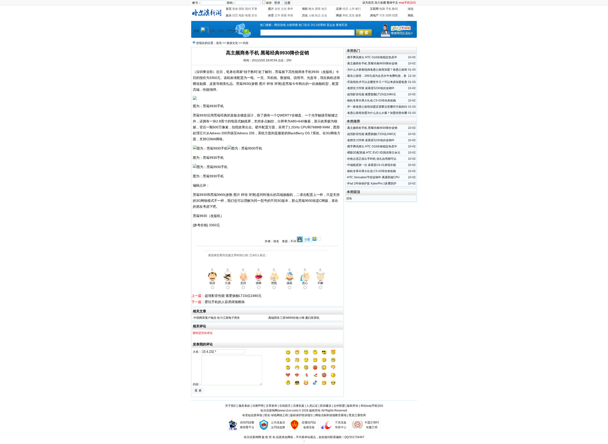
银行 (358, 8)
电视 (248, 15)
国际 (241, 8)
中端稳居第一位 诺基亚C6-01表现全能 (371, 165)
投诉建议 (325, 405)
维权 (305, 8)
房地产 (374, 15)
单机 (345, 15)
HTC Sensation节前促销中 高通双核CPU (373, 177)
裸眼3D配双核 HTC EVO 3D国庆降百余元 (373, 152)
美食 (235, 8)
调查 (318, 8)
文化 (284, 8)
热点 (318, 15)
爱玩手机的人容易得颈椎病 (225, 302)
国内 (248, 8)
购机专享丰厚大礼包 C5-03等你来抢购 (371, 100)
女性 (277, 8)
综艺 (235, 15)
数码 (395, 8)
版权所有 (352, 405)
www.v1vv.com (288, 410)
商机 (410, 15)
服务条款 (244, 405)
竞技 (352, 15)
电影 (241, 15)
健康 (358, 15)
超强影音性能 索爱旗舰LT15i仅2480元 (233, 296)
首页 (229, 8)
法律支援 (298, 405)
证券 (339, 8)
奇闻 (290, 15)
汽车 (382, 15)
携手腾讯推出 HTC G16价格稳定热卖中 (372, 57)
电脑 (382, 8)
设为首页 (368, 2)
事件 (290, 8)
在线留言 (285, 405)
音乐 (254, 15)
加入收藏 (380, 2)
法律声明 (258, 405)
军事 (254, 8)
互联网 (374, 8)
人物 (311, 15)
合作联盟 (339, 405)
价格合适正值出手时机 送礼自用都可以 (371, 158)
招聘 (388, 15)
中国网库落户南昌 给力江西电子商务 (217, 317)
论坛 (410, 8)
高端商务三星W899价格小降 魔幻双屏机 (293, 317)
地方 (324, 8)
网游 (339, 15)
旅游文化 (232, 43)
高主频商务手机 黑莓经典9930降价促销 (372, 63)
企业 (324, 15)
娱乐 (229, 15)
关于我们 (231, 405)
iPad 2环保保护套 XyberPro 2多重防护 (371, 183)
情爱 (395, 15)
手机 (388, 8)
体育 (271, 15)
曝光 (311, 8)
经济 (345, 8)
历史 (305, 15)
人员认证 (312, 405)
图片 (271, 8)
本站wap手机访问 (372, 405)
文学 (277, 15)
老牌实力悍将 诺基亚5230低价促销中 (370, 88)
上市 (352, 8)
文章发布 (271, 405)
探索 (284, 15)
